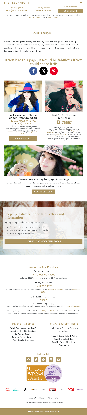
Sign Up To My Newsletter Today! (43, 241)
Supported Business (34, 17)
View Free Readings (44, 192)
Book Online (70, 11)
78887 (67, 123)
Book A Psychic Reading (23, 139)
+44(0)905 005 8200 (16, 10)
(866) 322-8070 (43, 10)
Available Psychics (45, 412)
